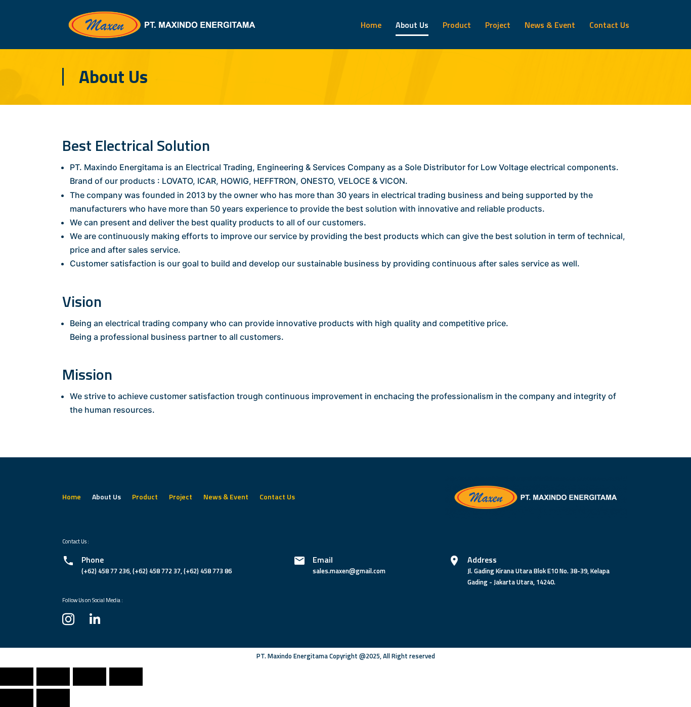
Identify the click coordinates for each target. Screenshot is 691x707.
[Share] (53, 676)
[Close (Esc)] (16, 676)
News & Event (550, 25)
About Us (412, 25)
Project (497, 25)
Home (371, 25)
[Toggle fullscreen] (89, 676)
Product (457, 25)
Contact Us (609, 25)
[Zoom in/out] (126, 676)
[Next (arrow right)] (53, 698)
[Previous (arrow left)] (16, 698)
